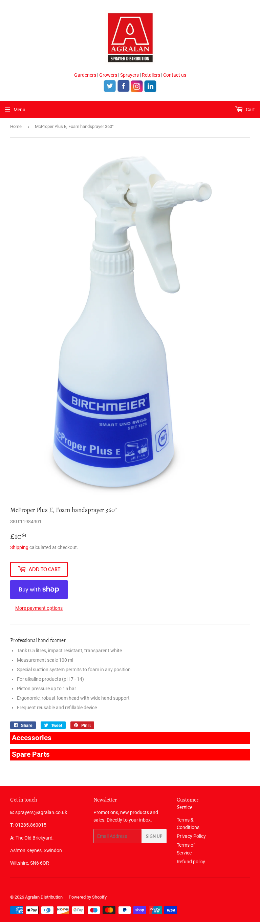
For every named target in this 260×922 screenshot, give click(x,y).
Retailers (151, 75)
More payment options (39, 608)
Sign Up (154, 836)
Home (16, 126)
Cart (250, 109)
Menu (19, 109)
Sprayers (129, 75)
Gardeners (85, 75)
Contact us (174, 75)
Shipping (19, 547)
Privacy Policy (191, 836)
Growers (108, 75)
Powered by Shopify (88, 897)
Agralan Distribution (44, 897)
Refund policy (191, 861)
